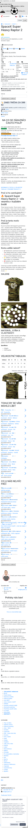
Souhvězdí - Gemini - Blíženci (9, 418)
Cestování (7, 24)
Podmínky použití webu (10, 709)
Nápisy (6, 750)
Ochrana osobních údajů (10, 705)
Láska (5, 747)
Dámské (10, 48)
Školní (5, 761)
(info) (7, 109)
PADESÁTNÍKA (6, 6)
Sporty (6, 759)
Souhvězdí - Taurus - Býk (8, 441)
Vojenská (6, 766)
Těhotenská (7, 762)
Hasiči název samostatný (8, 539)
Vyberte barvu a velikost (8, 98)
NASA (2, 112)
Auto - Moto (7, 728)
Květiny (6, 745)
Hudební (6, 742)
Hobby (6, 740)
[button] (16, 16)
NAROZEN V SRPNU (18, 6)
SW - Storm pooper (6, 475)
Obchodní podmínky (9, 707)
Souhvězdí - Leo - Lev (7, 435)
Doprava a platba (8, 696)
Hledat (20, 20)
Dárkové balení (8, 698)
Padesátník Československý (8, 501)
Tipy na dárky (7, 723)
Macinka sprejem (5, 490)
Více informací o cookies (7, 817)
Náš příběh (7, 712)
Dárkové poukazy (9, 726)
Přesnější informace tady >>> (9, 135)
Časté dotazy (7, 695)
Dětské (17, 48)
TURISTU (8, 11)
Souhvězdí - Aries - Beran (8, 464)
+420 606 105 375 (8, 790)
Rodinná (6, 755)
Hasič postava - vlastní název (9, 550)
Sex (5, 757)
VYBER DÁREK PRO (5, 4)
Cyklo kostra (4, 556)
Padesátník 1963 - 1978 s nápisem (10, 533)
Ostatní (22, 48)
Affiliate (6, 703)
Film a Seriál (7, 736)
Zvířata (6, 769)
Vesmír (14, 24)
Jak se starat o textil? (10, 702)
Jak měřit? (7, 700)
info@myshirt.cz (7, 791)
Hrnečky (6, 729)
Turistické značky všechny (8, 519)
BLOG (5, 693)
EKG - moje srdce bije (10, 733)
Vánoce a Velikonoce (9, 764)
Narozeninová (7, 748)
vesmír (6, 112)
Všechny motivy (8, 724)
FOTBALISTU (21, 11)
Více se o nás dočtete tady (14, 612)
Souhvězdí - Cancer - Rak (8, 446)
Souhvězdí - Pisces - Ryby (8, 469)
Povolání (6, 752)
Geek (5, 738)
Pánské (4, 48)
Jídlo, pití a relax (8, 743)
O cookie (6, 710)
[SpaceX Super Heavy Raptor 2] (14, 289)
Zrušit (24, 20)
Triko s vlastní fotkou (7, 496)
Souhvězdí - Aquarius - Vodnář (9, 452)
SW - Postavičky (5, 412)
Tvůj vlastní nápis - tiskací (8, 507)
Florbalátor (4, 458)
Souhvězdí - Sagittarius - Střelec (10, 423)
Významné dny (8, 767)
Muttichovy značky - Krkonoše (9, 513)
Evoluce (6, 735)
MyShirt (6, 771)
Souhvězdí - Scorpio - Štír (8, 429)
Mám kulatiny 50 (5, 545)
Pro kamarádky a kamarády (11, 754)
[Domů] (1, 24)
